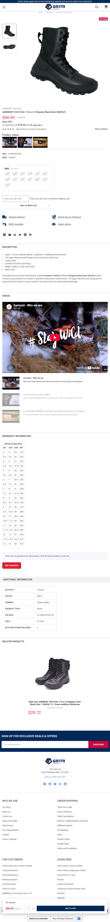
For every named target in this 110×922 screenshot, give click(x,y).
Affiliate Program (64, 825)
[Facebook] (4, 235)
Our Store (6, 807)
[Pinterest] (30, 235)
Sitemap (61, 898)
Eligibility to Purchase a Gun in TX (17, 893)
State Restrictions (10, 875)
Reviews (61, 893)
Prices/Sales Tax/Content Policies (17, 866)
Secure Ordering (64, 812)
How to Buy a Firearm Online (69, 866)
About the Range (9, 821)
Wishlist (12, 903)
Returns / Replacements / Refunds (72, 821)
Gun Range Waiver (10, 830)
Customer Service (10, 870)
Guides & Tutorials (65, 884)
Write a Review (101, 129)
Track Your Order (64, 807)
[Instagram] (50, 784)
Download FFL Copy (66, 875)
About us (6, 812)
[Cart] (106, 7)
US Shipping (62, 830)
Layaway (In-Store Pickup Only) (71, 889)
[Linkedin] (25, 235)
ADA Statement (9, 884)
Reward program (9, 879)
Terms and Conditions (82, 848)
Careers (5, 834)
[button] (22, 125)
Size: (11, 168)
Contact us (7, 816)
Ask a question (11, 565)
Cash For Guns (8, 889)
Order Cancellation (65, 816)
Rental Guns (7, 825)
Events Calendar (9, 839)
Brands (60, 879)
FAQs (59, 834)
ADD (67, 908)
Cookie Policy (82, 843)
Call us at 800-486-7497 (55, 777)
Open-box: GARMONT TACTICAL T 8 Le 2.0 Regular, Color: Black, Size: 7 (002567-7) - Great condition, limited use (55, 703)
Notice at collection (38, 918)
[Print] (15, 235)
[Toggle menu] (4, 7)
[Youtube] (55, 784)
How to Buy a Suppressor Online (71, 870)
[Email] (9, 235)
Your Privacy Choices (62, 918)
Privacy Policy (82, 839)
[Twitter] (20, 235)
